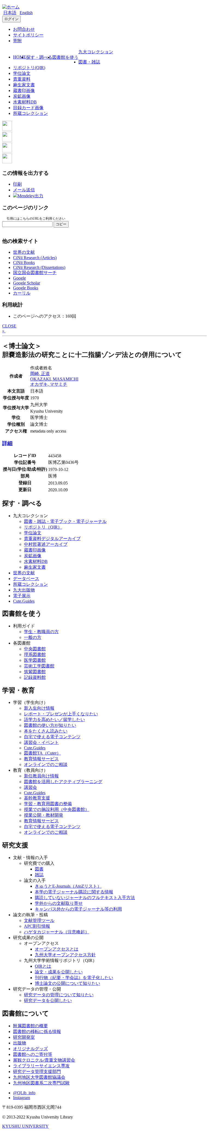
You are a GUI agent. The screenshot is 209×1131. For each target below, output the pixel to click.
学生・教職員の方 (41, 631)
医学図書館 (35, 660)
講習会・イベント (41, 742)
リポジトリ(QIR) (29, 67)
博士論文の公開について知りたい (67, 983)
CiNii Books (24, 262)
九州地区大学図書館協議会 (39, 1077)
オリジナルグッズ (30, 1048)
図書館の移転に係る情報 (37, 1031)
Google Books (25, 288)
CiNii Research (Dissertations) (39, 267)
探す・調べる (39, 57)
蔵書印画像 (24, 90)
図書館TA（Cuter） (42, 753)
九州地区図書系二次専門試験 (41, 1083)
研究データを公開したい (48, 1000)
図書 (39, 869)
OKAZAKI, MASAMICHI (54, 379)
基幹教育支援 (37, 798)
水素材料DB (25, 102)
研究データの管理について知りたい (59, 994)
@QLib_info (24, 1092)
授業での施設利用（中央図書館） (56, 809)
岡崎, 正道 (40, 373)
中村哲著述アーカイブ (45, 544)
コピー (61, 224)
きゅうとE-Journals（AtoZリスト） (68, 886)
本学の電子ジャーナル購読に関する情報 (74, 892)
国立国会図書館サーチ (35, 272)
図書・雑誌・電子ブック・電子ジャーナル (65, 521)
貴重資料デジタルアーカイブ (52, 538)
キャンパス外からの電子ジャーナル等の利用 (78, 909)
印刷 (17, 184)
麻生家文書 (24, 84)
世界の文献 (24, 252)
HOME (19, 57)
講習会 (30, 787)
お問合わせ (24, 29)
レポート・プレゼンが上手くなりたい (61, 714)
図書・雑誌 (89, 62)
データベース (26, 578)
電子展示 (21, 595)
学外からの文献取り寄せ (59, 903)
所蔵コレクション (30, 113)
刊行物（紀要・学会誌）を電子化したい (74, 977)
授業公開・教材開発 (43, 815)
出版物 (19, 1043)
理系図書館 (35, 654)
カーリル (21, 293)
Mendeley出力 (30, 196)
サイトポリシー (28, 35)
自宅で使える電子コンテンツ (52, 736)
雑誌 (39, 874)
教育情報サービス (41, 758)
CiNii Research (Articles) (35, 257)
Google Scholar (26, 283)
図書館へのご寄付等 (32, 1054)
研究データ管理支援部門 (37, 1071)
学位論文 (21, 73)
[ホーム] (11, 7)
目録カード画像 (28, 107)
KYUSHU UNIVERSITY (25, 1126)
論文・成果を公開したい (59, 972)
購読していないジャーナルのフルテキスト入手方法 (85, 897)
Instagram (21, 1097)
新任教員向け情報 (41, 776)
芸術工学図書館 (39, 666)
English (26, 12)
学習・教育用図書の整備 (48, 803)
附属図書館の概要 (30, 1025)
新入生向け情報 (39, 708)
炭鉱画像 (21, 96)
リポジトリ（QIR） (43, 527)
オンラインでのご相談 (45, 764)
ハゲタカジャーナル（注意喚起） (56, 932)
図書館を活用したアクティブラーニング (63, 781)
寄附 (17, 40)
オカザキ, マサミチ (48, 384)
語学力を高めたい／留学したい (54, 719)
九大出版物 (24, 590)
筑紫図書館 (35, 671)
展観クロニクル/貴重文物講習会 (44, 1060)
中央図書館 (35, 648)
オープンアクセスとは (56, 949)
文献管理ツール (39, 920)
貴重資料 (21, 79)
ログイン (11, 19)
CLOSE (9, 326)
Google (19, 278)
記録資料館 (35, 677)
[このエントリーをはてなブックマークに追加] (7, 151)
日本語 (9, 12)
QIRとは (43, 966)
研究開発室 (24, 1037)
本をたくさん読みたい (45, 731)
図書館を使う (65, 57)
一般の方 (32, 637)
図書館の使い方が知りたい (50, 725)
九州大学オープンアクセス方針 (65, 954)
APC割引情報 (37, 926)
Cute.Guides (24, 601)
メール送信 (24, 190)
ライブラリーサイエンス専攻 (41, 1065)
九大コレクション (95, 52)
